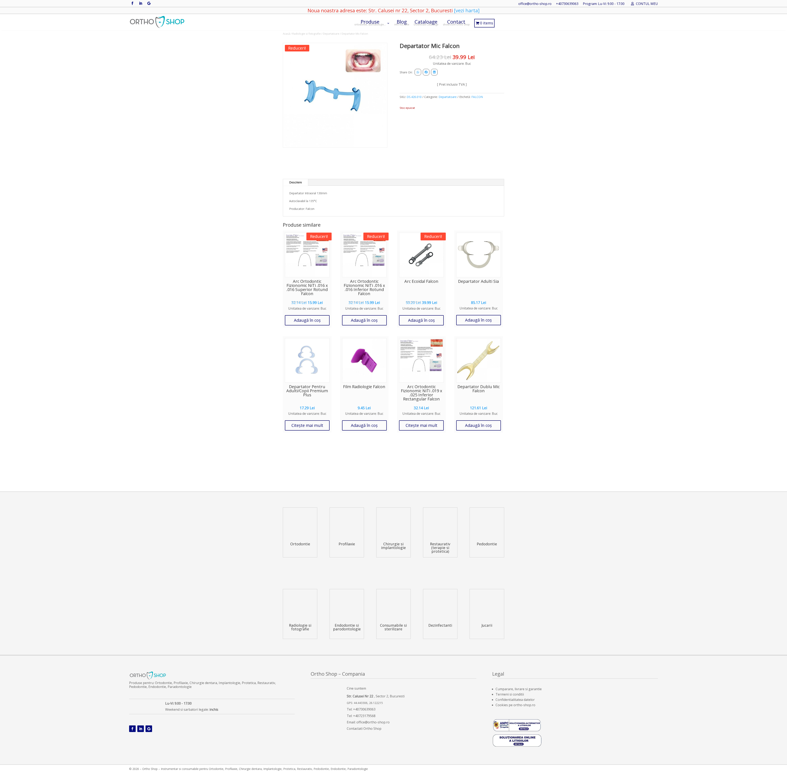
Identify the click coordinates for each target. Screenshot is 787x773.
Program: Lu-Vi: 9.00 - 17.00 (603, 4)
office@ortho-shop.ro (535, 4)
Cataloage (426, 22)
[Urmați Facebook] (132, 3)
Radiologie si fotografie (306, 33)
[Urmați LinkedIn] (140, 3)
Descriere (295, 182)
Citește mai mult (307, 425)
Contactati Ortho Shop (364, 728)
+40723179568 (364, 716)
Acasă (286, 33)
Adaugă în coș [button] (307, 320)
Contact (456, 22)
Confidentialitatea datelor (515, 699)
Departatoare (331, 33)
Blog (401, 22)
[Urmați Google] (149, 3)
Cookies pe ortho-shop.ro (515, 705)
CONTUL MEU (647, 4)
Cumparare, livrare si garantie (519, 689)
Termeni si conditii (510, 694)
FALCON (477, 97)
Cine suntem (356, 688)
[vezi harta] (466, 10)
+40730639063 (567, 4)
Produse (370, 22)
